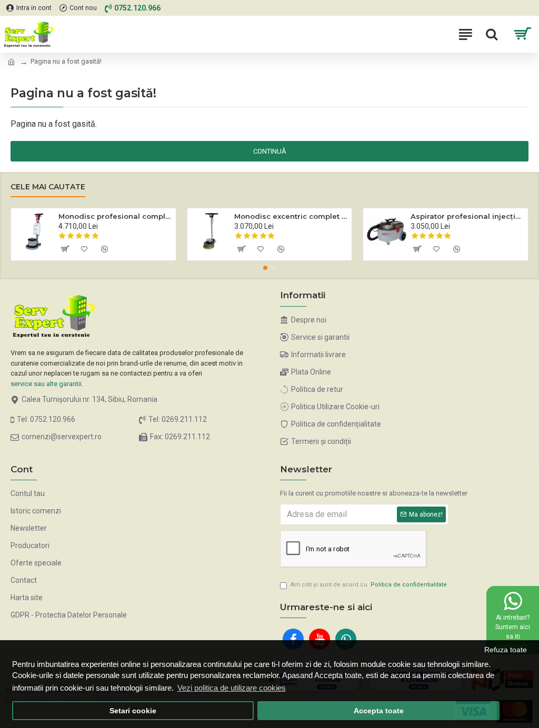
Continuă (269, 151)
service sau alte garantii (46, 384)
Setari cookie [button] (132, 711)
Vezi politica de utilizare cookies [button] (231, 687)
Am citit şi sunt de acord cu (369, 584)
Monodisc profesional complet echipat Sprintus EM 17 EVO (115, 216)
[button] (265, 268)
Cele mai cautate (48, 187)
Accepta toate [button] (379, 711)
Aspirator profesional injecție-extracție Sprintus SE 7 (467, 216)
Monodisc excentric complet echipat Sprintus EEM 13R (291, 216)
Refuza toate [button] (505, 650)
